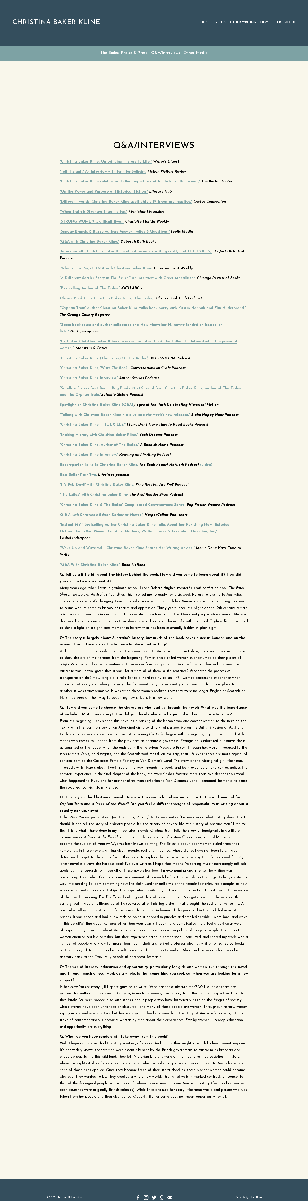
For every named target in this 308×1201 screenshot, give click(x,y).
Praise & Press (134, 53)
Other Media (196, 53)
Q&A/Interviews (165, 53)
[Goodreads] (161, 1197)
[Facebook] (138, 1197)
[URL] (169, 1197)
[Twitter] (154, 1197)
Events (220, 22)
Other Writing (243, 22)
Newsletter (270, 22)
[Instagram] (146, 1197)
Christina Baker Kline (56, 22)
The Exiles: (110, 53)
